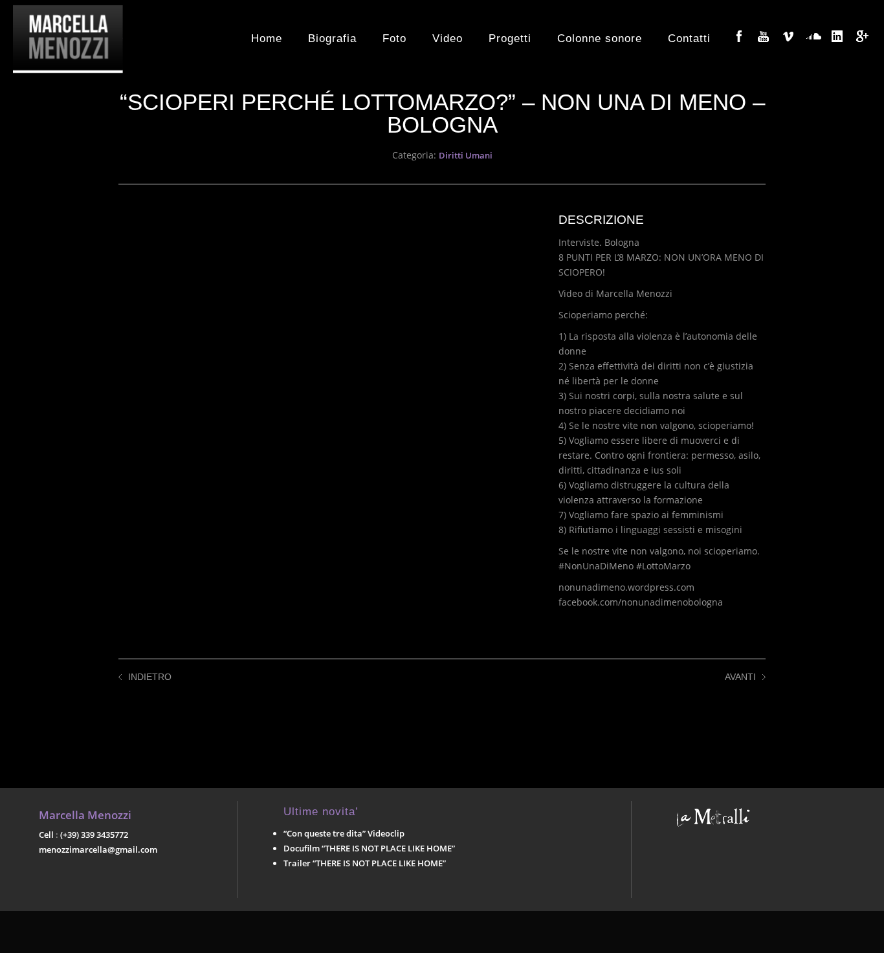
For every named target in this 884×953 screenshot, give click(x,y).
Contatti (689, 38)
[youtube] (764, 36)
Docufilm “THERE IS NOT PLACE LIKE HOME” (369, 848)
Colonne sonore (599, 38)
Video (447, 38)
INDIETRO (149, 677)
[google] (862, 36)
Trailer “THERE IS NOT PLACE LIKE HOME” (364, 863)
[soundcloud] (813, 36)
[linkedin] (837, 36)
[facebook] (739, 36)
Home (266, 38)
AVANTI (740, 677)
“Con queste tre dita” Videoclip (343, 833)
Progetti (510, 38)
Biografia (332, 38)
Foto (394, 38)
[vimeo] (788, 36)
